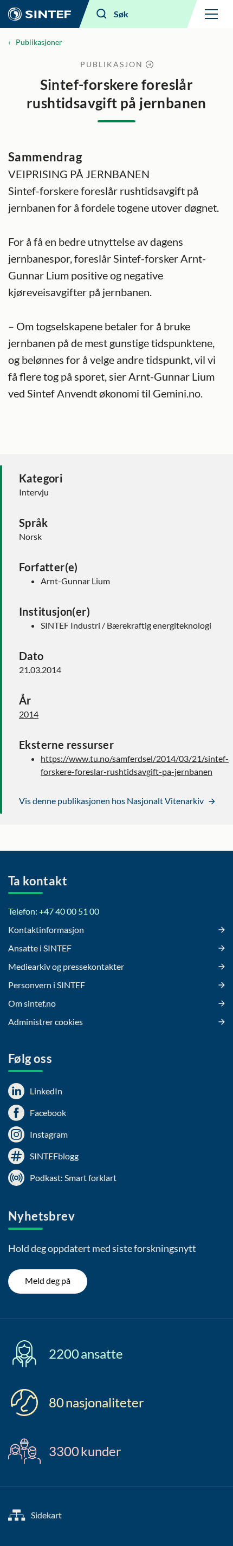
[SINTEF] (39, 14)
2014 (28, 714)
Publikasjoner (39, 42)
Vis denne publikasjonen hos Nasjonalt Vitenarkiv (112, 800)
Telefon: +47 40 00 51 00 (53, 911)
